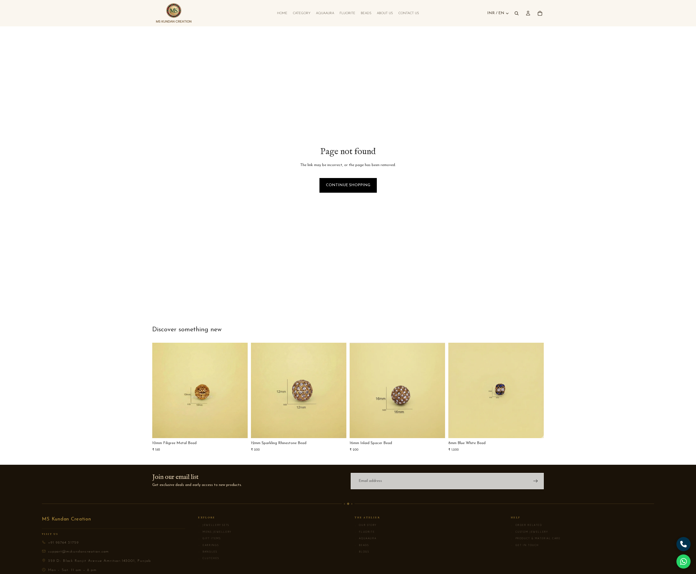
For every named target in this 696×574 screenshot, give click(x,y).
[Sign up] (535, 481)
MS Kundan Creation (66, 519)
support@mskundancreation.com (78, 551)
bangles (207, 552)
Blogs (362, 552)
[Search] (517, 13)
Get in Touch (525, 545)
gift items (209, 539)
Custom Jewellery (529, 532)
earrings (208, 545)
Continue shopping (348, 185)
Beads (362, 545)
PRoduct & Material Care (536, 539)
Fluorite (365, 532)
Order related (526, 525)
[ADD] (239, 430)
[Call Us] (683, 544)
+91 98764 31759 (63, 542)
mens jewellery (214, 532)
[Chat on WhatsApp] (683, 561)
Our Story (366, 525)
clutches (208, 558)
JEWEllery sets (213, 525)
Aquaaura (365, 539)
